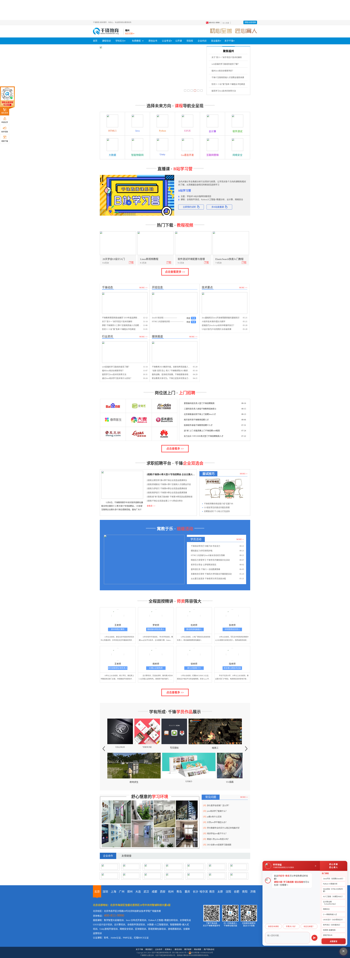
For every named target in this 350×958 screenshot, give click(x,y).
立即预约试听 (189, 207)
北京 (97, 891)
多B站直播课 (217, 207)
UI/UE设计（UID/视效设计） (333, 920)
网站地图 (197, 949)
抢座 (193, 318)
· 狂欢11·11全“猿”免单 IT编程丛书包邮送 (227, 84)
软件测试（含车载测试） (332, 925)
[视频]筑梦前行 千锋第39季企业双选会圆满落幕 (167, 493)
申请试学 (4, 122)
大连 (138, 891)
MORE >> (143, 288)
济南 (253, 891)
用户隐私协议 (209, 949)
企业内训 (202, 41)
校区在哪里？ (309, 927)
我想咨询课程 (273, 927)
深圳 (105, 891)
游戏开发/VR (327, 935)
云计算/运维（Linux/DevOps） (330, 903)
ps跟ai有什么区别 (212, 817)
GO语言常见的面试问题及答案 (217, 507)
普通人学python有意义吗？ (216, 839)
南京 (212, 891)
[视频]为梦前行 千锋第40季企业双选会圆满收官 (167, 488)
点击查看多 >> (175, 448)
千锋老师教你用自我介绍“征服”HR (218, 504)
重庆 (187, 891)
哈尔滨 (204, 891)
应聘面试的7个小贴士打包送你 (217, 511)
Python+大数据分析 (330, 884)
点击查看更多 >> (175, 271)
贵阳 (244, 891)
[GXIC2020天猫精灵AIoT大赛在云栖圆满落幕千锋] (101, 47)
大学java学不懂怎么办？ (215, 822)
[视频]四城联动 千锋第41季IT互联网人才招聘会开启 (169, 484)
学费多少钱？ (291, 927)
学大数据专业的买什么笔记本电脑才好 (221, 828)
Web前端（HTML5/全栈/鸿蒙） (333, 890)
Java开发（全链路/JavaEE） (333, 879)
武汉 (146, 891)
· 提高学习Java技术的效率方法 (223, 91)
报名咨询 (4, 113)
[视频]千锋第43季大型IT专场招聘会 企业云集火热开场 (171, 474)
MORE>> (243, 474)
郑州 (130, 891)
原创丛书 (152, 41)
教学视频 (187, 949)
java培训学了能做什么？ (215, 811)
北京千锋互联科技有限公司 (161, 953)
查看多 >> (151, 506)
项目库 (189, 41)
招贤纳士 (168, 949)
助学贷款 (4, 132)
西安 (162, 891)
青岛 (179, 891)
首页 (95, 41)
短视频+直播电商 (329, 930)
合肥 (236, 891)
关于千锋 (139, 949)
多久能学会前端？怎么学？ (216, 805)
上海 (113, 891)
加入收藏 (225, 23)
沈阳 (228, 891)
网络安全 (326, 909)
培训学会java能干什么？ (215, 833)
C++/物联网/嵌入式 (330, 914)
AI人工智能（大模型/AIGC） (333, 897)
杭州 (171, 891)
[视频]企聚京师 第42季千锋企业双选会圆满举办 (167, 480)
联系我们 (149, 949)
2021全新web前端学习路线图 (217, 845)
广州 (121, 891)
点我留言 (333, 941)
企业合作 (158, 949)
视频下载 (4, 141)
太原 (220, 891)
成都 (154, 891)
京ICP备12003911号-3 (180, 953)
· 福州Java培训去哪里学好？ (222, 71)
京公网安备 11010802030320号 (202, 953)
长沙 (195, 891)
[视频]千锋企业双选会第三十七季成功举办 (165, 501)
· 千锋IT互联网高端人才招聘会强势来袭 (227, 77)
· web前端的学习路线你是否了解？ (225, 64)
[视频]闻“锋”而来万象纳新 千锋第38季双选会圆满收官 (169, 497)
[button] (185, 90)
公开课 (178, 41)
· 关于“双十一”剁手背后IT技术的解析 (226, 57)
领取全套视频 (250, 22)
